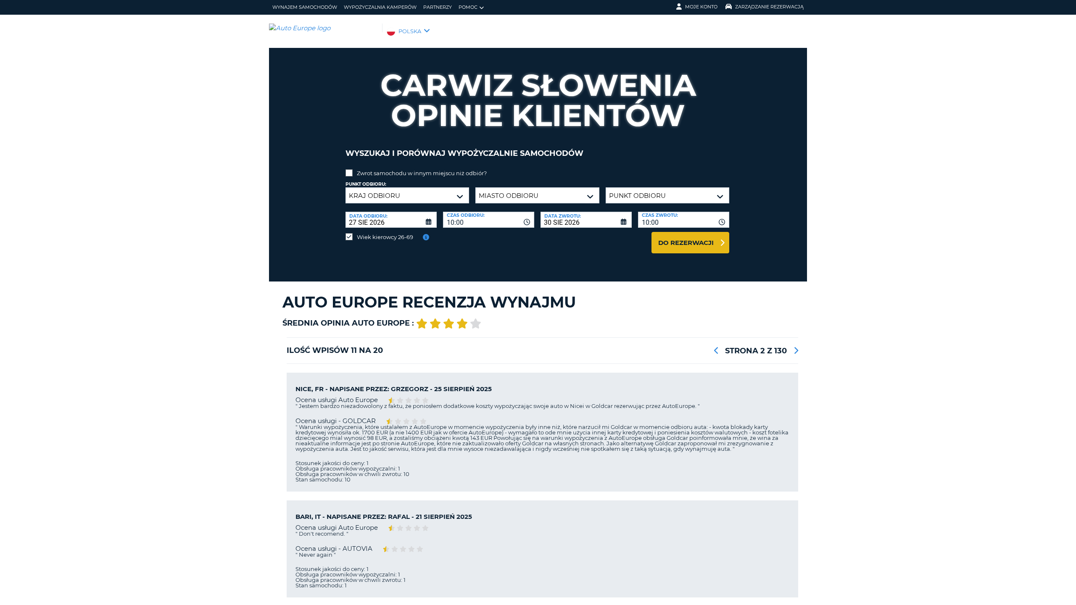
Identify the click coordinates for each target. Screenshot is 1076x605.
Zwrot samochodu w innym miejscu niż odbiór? (422, 173)
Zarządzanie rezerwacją (769, 7)
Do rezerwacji (686, 243)
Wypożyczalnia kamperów (380, 7)
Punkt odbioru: (365, 184)
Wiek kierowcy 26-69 (385, 237)
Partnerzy (437, 7)
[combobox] (488, 220)
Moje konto (701, 7)
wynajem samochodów (304, 7)
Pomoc (468, 7)
